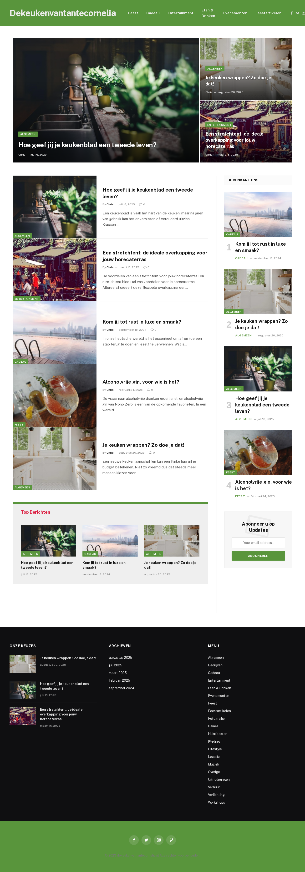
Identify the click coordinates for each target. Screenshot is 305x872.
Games (213, 726)
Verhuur (214, 787)
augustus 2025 (120, 657)
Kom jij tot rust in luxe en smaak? (141, 322)
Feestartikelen (268, 13)
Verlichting (216, 795)
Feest (133, 13)
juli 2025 (115, 665)
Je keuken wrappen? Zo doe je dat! (238, 81)
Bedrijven (215, 665)
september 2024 (121, 688)
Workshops (216, 802)
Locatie (214, 757)
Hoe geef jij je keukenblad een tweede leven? (87, 145)
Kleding (214, 741)
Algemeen (28, 134)
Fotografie (216, 718)
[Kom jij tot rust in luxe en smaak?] (55, 332)
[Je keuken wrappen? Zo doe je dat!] (246, 69)
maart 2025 (118, 673)
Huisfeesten (217, 734)
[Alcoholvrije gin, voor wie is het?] (55, 395)
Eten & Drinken (208, 13)
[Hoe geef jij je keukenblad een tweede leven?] (106, 100)
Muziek (213, 764)
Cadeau (153, 13)
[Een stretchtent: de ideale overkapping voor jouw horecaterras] (55, 269)
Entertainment (180, 13)
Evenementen (235, 13)
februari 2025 (119, 680)
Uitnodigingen (219, 779)
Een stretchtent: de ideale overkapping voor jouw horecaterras (234, 140)
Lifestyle (215, 749)
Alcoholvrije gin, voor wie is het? (140, 382)
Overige (214, 772)
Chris (21, 154)
